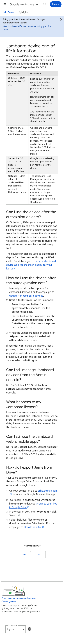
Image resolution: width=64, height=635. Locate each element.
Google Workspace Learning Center (25, 4)
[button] (5, 4)
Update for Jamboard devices (26, 295)
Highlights (23, 12)
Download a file (32, 527)
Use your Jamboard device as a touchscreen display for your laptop (31, 265)
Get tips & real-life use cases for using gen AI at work (27, 28)
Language (13, 625)
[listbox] (15, 629)
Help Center (8, 12)
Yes (24, 554)
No (38, 554)
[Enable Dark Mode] (29, 629)
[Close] (61, 20)
